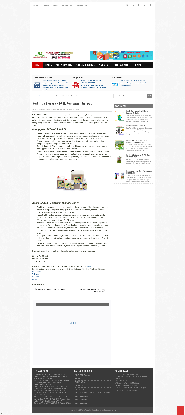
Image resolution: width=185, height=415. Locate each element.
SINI (89, 266)
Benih (48, 65)
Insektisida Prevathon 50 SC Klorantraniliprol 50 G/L (137, 141)
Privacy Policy (67, 5)
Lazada (35, 279)
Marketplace (82, 5)
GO (149, 96)
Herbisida (80, 386)
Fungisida (80, 382)
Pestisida (104, 65)
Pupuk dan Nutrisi (85, 65)
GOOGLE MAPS (121, 381)
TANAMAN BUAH (82, 396)
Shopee (35, 277)
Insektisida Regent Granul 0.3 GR (50, 289)
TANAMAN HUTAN (82, 400)
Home (37, 65)
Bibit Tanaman (121, 65)
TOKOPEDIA (50, 403)
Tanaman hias (81, 403)
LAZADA (67, 403)
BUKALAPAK (39, 403)
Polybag (137, 65)
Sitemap (45, 5)
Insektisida (80, 389)
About (35, 5)
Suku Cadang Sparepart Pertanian (92, 393)
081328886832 (133, 383)
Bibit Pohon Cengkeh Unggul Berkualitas (91, 290)
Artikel (136, 70)
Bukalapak (36, 271)
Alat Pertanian (64, 65)
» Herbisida (54, 109)
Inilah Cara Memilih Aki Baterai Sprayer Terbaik (138, 112)
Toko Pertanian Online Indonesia (92, 410)
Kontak (55, 5)
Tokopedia (36, 274)
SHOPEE (59, 403)
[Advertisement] (92, 30)
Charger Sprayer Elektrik (136, 126)
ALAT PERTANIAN (82, 375)
